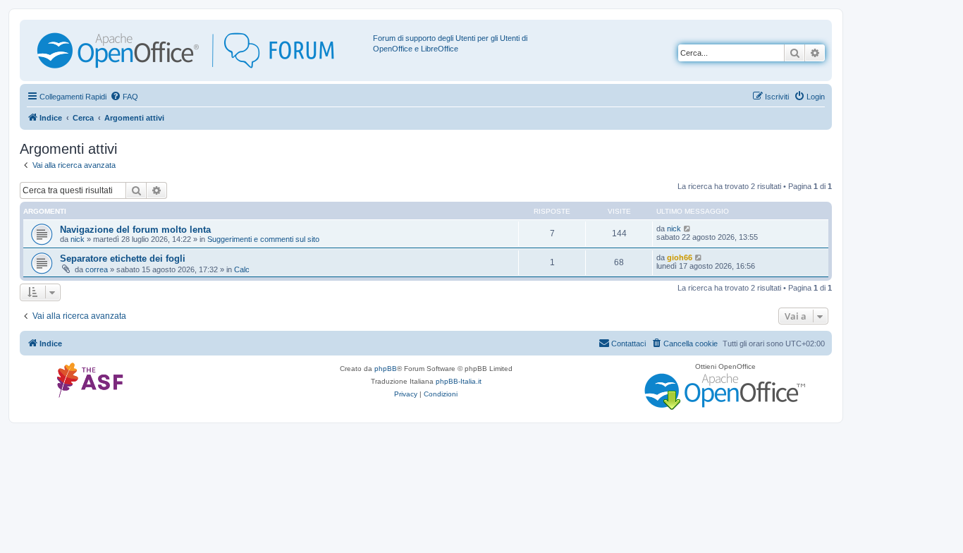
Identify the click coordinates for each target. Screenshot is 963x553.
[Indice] (198, 50)
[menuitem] (124, 96)
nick (77, 239)
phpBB (385, 368)
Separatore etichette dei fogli (122, 258)
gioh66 (679, 257)
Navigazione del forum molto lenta (135, 229)
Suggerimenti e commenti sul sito (263, 239)
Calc (242, 269)
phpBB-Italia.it (459, 381)
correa (96, 269)
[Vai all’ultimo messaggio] (687, 228)
